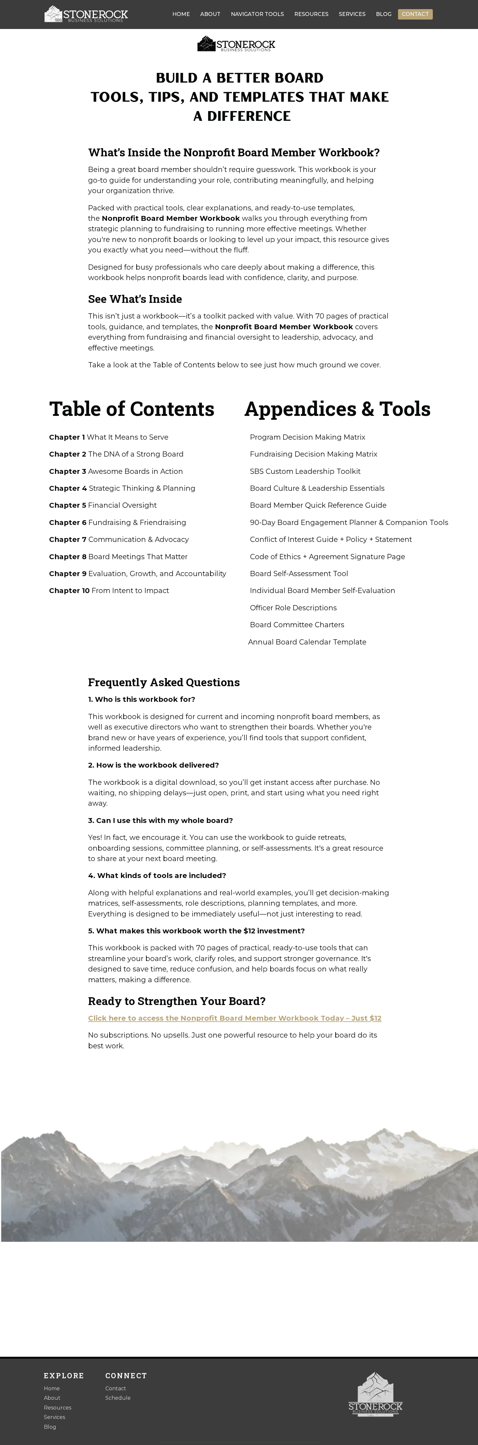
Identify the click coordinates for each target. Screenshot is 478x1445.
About (210, 14)
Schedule (118, 1398)
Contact (415, 14)
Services (352, 14)
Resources (311, 14)
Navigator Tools (257, 14)
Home (181, 14)
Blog (384, 14)
